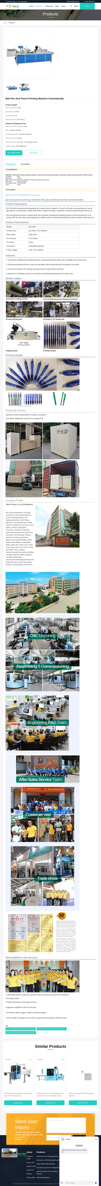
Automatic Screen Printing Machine (47, 1156)
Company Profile (30, 1157)
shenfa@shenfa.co (74, 1)
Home (31, 6)
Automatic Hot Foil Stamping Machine (48, 1160)
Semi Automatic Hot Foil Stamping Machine (47, 1173)
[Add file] (62, 1183)
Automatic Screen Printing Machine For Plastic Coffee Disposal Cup (50, 1095)
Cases (63, 6)
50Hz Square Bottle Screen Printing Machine (21, 1032)
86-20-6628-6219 (90, 1)
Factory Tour (31, 1162)
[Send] (96, 1183)
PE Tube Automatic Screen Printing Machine (20, 1029)
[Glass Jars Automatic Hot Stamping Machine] (18, 1072)
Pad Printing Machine (43, 1177)
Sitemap (29, 1174)
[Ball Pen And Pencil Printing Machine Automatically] (30, 55)
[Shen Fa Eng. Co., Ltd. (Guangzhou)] (12, 6)
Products (39, 6)
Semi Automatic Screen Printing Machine (49, 1167)
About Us (48, 6)
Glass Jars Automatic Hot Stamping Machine (16, 1095)
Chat (87, 6)
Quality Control (31, 1166)
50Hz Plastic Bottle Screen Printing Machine (51, 1029)
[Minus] (96, 1139)
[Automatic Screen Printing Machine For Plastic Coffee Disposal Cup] (50, 1072)
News (57, 6)
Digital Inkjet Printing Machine (46, 1164)
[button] (13, 1076)
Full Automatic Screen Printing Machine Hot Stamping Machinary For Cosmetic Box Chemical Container (82, 1095)
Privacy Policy (31, 1177)
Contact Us (30, 1170)
